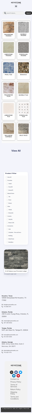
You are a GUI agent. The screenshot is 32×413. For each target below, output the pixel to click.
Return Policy (15, 389)
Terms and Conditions (14, 398)
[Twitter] (20, 372)
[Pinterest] (18, 375)
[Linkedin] (14, 375)
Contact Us (14, 379)
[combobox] (13, 13)
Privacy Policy (15, 382)
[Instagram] (11, 372)
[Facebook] (16, 372)
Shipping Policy (13, 393)
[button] (16, 6)
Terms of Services (13, 386)
